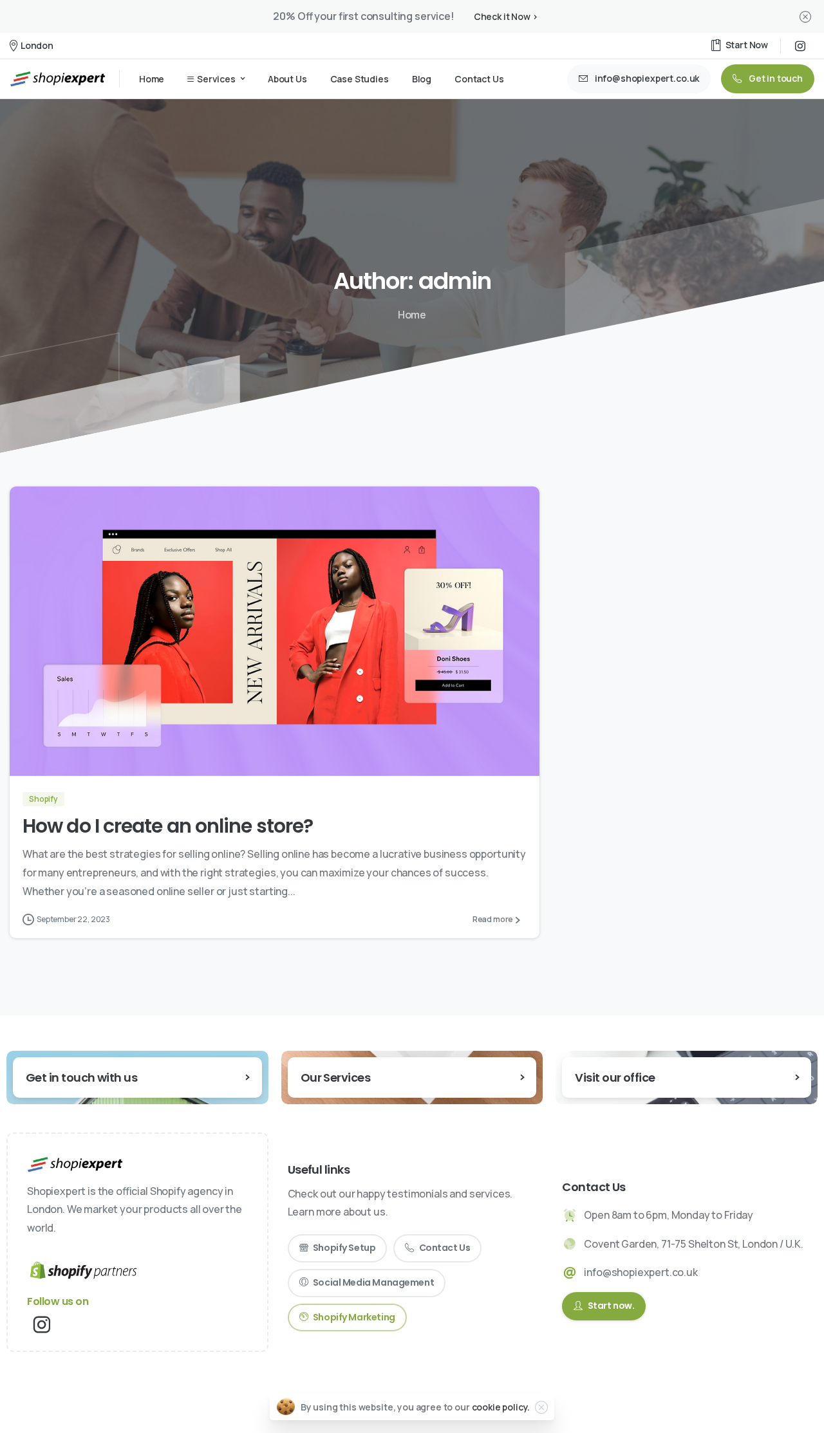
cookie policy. (501, 1407)
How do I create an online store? (168, 826)
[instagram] (800, 45)
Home (412, 315)
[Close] (805, 16)
